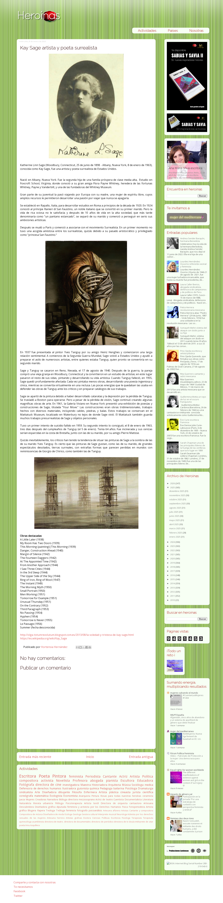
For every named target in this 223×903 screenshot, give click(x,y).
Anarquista (84, 795)
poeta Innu (24, 825)
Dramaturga (145, 788)
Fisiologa (126, 817)
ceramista (148, 795)
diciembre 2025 (177, 491)
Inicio (90, 756)
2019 (172, 562)
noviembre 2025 (177, 495)
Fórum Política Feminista (182, 753)
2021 (172, 554)
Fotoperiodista (137, 806)
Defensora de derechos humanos (40, 788)
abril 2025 (174, 524)
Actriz (123, 776)
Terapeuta (137, 817)
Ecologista (56, 796)
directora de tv (121, 821)
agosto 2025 (175, 507)
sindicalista (26, 792)
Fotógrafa (26, 784)
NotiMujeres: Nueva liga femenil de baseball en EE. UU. (192, 736)
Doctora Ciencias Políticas (96, 817)
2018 (172, 566)
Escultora (127, 780)
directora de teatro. (54, 821)
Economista (70, 796)
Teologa (50, 810)
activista (47, 780)
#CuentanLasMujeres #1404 (193, 696)
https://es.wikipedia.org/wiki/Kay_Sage (43, 638)
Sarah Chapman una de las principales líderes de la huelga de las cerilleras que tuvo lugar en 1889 (193, 446)
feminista (76, 776)
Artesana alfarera (111, 810)
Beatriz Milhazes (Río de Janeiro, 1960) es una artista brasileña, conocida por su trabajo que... (185, 171)
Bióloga (63, 799)
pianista (112, 780)
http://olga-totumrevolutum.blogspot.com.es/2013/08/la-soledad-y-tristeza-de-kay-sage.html (77, 635)
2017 (172, 570)
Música (126, 785)
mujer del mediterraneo (182, 731)
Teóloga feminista (66, 810)
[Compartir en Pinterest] (89, 647)
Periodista (93, 776)
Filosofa (77, 792)
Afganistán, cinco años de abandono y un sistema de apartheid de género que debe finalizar (187, 720)
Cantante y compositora (141, 810)
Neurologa (122, 814)
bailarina (118, 788)
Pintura (95, 795)
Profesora (80, 780)
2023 (172, 546)
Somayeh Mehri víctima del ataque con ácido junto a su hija (193, 330)
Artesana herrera (55, 817)
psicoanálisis (95, 810)
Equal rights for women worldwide (187, 769)
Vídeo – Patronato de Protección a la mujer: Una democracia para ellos (186, 758)
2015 (172, 579)
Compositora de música (31, 814)
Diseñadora (49, 792)
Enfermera (90, 792)
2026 (172, 483)
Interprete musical (107, 814)
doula (132, 821)
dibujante (64, 792)
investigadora (71, 785)
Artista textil (91, 803)
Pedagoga (106, 788)
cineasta (125, 792)
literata (37, 803)
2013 (172, 587)
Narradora (52, 799)
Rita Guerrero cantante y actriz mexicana (192, 375)
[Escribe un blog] (80, 647)
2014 (172, 583)
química (94, 788)
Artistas (124, 810)
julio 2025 (174, 511)
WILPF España (177, 714)
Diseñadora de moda (53, 814)
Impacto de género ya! (181, 794)
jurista (136, 792)
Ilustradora (69, 788)
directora (73, 799)
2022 (172, 550)
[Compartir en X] (83, 647)
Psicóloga (131, 788)
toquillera (35, 825)
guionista (83, 788)
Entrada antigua (141, 756)
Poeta (44, 776)
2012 (172, 591)
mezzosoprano (87, 799)
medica (149, 785)
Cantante (110, 776)
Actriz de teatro (104, 799)
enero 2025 (175, 536)
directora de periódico (102, 821)
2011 (172, 595)
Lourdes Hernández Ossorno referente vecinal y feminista (193, 264)
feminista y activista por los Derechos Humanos (94, 806)
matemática (41, 796)
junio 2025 (174, 515)
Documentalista (133, 799)
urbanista (48, 803)
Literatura (148, 799)
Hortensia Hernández (54, 647)
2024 (172, 541)
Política (147, 776)
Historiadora (99, 785)
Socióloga (137, 785)
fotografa (82, 810)
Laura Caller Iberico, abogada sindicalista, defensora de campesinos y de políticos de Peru (193, 288)
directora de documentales (77, 821)
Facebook (19, 891)
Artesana (148, 803)
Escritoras (116, 817)
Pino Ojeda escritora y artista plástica (191, 352)
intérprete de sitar (144, 821)
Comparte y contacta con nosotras (35, 882)
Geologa (77, 814)
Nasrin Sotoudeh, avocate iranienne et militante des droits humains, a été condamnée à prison (192, 826)
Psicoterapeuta (74, 803)
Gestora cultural (90, 814)
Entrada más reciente (35, 756)
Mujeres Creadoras (36, 799)
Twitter (18, 896)
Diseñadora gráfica (45, 806)
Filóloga (59, 803)
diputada (61, 806)
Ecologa (68, 814)
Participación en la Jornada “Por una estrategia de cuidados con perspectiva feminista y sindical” (193, 803)
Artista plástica (108, 792)
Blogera (32, 810)
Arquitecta (114, 785)
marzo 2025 (175, 528)
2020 (172, 558)
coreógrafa (26, 796)
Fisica (125, 806)
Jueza (22, 799)
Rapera (41, 810)
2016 (172, 575)
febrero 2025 (176, 532)
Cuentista (118, 799)
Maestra (85, 785)
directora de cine (48, 784)
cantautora (135, 803)
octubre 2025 (176, 499)
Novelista (63, 780)
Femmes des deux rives (182, 818)
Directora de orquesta (114, 803)
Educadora (145, 780)
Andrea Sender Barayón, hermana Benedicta (192, 239)
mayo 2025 (174, 520)
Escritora (27, 776)
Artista (135, 776)
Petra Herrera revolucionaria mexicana (192, 308)
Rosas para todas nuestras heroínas (120, 795)
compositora (28, 780)
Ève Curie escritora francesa (189, 421)
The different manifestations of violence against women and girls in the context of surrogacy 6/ (193, 779)
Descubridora (26, 806)
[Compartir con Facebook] (86, 647)
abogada (96, 780)
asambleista (38, 821)
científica (148, 792)
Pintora (59, 776)
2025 (172, 487)
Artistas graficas (74, 817)
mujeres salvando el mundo (184, 692)
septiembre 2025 (177, 503)
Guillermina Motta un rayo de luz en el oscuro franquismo (193, 399)
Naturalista (25, 803)
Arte (37, 792)
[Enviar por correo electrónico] (77, 647)
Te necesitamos (23, 887)
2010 (172, 600)
